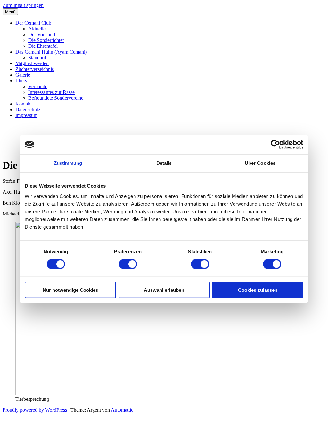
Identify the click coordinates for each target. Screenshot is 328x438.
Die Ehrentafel (43, 46)
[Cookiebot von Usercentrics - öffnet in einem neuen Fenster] (275, 144)
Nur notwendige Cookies (70, 289)
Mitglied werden (32, 63)
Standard (37, 57)
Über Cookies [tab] (260, 163)
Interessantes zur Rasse (51, 92)
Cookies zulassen (257, 289)
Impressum (26, 115)
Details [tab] (164, 163)
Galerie (22, 75)
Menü (10, 11)
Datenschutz (27, 109)
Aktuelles (37, 28)
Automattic (122, 410)
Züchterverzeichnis (34, 69)
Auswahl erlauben (164, 289)
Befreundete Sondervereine (55, 98)
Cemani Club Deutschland (61, 131)
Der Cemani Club (33, 23)
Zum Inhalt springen (23, 5)
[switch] (128, 264)
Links (21, 80)
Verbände (37, 86)
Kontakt (23, 103)
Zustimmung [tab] (68, 163)
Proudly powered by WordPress (35, 410)
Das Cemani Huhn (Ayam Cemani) (51, 52)
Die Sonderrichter (46, 40)
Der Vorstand (41, 34)
